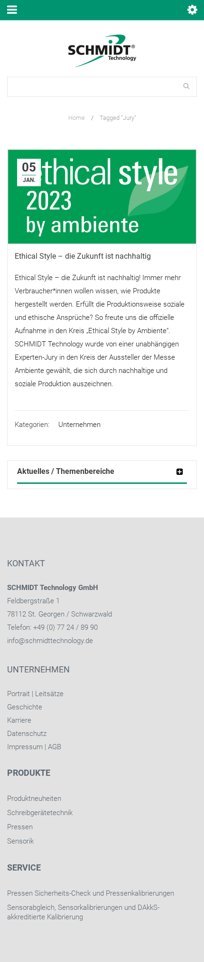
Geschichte (24, 707)
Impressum (25, 747)
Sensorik (20, 841)
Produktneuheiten (34, 798)
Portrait (18, 694)
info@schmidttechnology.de (50, 640)
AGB (54, 747)
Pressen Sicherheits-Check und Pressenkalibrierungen (90, 893)
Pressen (20, 827)
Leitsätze (49, 694)
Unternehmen (79, 424)
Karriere (19, 720)
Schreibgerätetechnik (40, 812)
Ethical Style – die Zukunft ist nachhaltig (83, 256)
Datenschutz (26, 733)
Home (76, 117)
